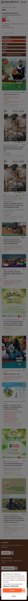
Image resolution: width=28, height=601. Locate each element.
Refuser (14, 596)
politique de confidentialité (11, 586)
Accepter (12, 590)
